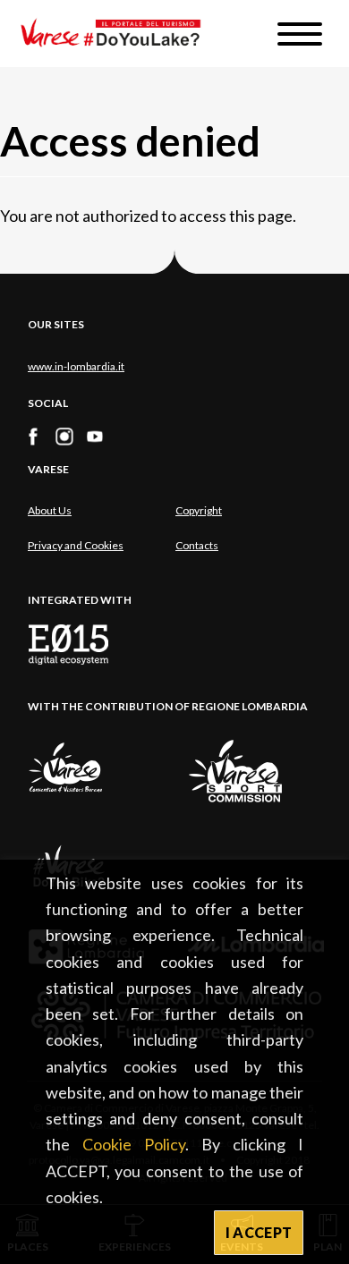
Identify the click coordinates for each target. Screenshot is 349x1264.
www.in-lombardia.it (76, 366)
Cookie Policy (133, 1144)
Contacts (196, 545)
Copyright (198, 510)
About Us (50, 510)
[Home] (117, 33)
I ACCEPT (259, 1232)
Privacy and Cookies (75, 545)
